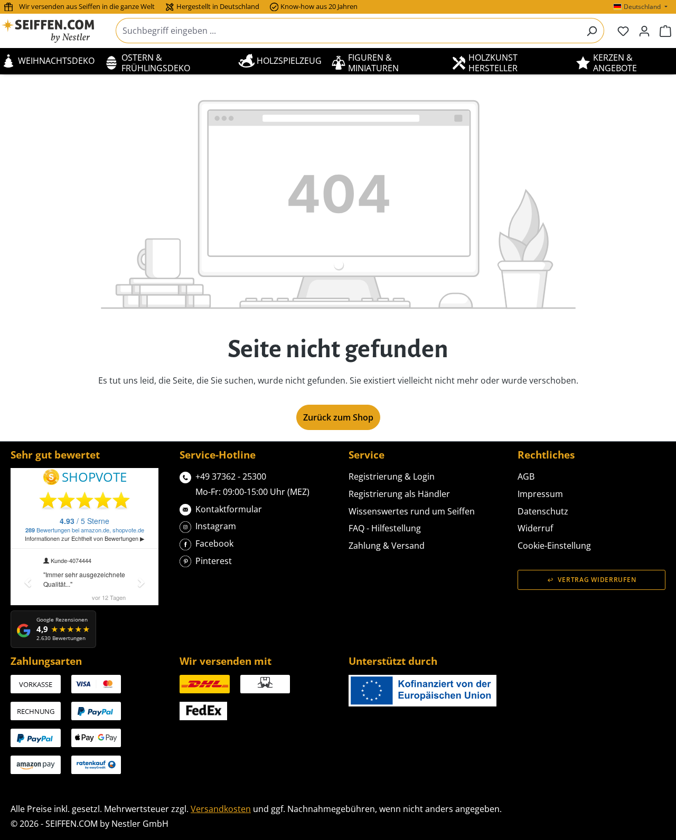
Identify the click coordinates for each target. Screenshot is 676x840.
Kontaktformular (228, 509)
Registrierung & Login (392, 476)
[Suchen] (591, 30)
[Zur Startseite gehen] (54, 31)
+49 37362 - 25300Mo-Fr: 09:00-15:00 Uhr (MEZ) (252, 484)
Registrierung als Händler (399, 494)
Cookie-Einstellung (554, 545)
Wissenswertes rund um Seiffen (412, 511)
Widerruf (535, 528)
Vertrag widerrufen (597, 579)
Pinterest (213, 561)
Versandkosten (221, 809)
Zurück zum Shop (338, 417)
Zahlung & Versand (387, 545)
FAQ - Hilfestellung (385, 528)
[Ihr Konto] (644, 30)
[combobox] (348, 30)
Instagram (215, 526)
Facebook (214, 543)
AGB (526, 476)
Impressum (540, 494)
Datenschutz (543, 511)
